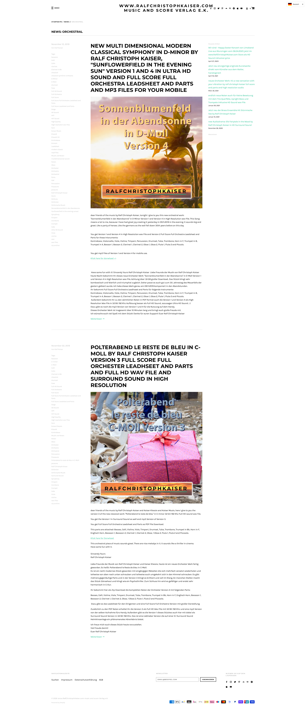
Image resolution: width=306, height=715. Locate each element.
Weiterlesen (96, 319)
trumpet (54, 224)
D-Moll (53, 82)
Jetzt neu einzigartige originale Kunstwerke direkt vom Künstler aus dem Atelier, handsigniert (229, 69)
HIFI (52, 115)
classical (54, 73)
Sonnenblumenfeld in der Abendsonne (65, 208)
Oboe (53, 165)
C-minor (54, 362)
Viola (53, 233)
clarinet (54, 66)
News (66, 22)
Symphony (55, 214)
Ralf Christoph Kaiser (59, 193)
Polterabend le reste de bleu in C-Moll (65, 460)
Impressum (66, 680)
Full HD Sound (56, 91)
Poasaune (55, 187)
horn (53, 128)
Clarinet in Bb (56, 70)
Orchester (55, 168)
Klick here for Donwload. (102, 538)
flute (53, 88)
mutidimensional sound (60, 159)
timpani (54, 218)
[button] (295, 4)
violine (53, 236)
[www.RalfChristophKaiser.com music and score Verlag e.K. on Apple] (238, 8)
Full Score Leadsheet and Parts (62, 106)
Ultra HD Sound (57, 230)
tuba (53, 227)
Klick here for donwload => (103, 258)
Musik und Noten (57, 156)
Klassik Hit (55, 137)
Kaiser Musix (56, 131)
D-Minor (54, 79)
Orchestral (55, 174)
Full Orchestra (56, 94)
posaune (54, 190)
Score (53, 196)
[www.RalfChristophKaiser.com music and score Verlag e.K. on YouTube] (241, 8)
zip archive (55, 245)
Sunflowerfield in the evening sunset (64, 211)
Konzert (54, 143)
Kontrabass (55, 140)
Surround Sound (57, 476)
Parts (53, 177)
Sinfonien (55, 202)
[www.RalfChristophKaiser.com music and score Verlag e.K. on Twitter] (218, 8)
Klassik (54, 134)
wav (52, 239)
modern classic (57, 149)
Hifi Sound (55, 119)
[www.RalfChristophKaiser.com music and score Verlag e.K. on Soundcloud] (226, 8)
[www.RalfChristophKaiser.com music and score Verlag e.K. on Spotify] (230, 8)
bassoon (54, 57)
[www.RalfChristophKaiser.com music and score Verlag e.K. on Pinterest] (222, 8)
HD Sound (55, 112)
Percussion (55, 184)
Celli (53, 60)
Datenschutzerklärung (86, 680)
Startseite (57, 22)
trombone (55, 221)
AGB (101, 680)
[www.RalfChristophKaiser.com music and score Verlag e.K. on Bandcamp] (234, 8)
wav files (54, 242)
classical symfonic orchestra (62, 76)
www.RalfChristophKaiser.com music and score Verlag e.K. (166, 8)
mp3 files (54, 153)
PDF (52, 180)
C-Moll (53, 365)
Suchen (55, 680)
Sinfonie (54, 199)
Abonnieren (212, 134)
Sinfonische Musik (58, 205)
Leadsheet (55, 146)
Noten (53, 162)
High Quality (56, 122)
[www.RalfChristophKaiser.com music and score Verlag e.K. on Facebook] (211, 8)
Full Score (55, 97)
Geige (53, 109)
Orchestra (55, 171)
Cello (53, 63)
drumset (54, 85)
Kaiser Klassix (56, 426)
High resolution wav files (60, 125)
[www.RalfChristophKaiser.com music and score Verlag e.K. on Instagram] (215, 8)
